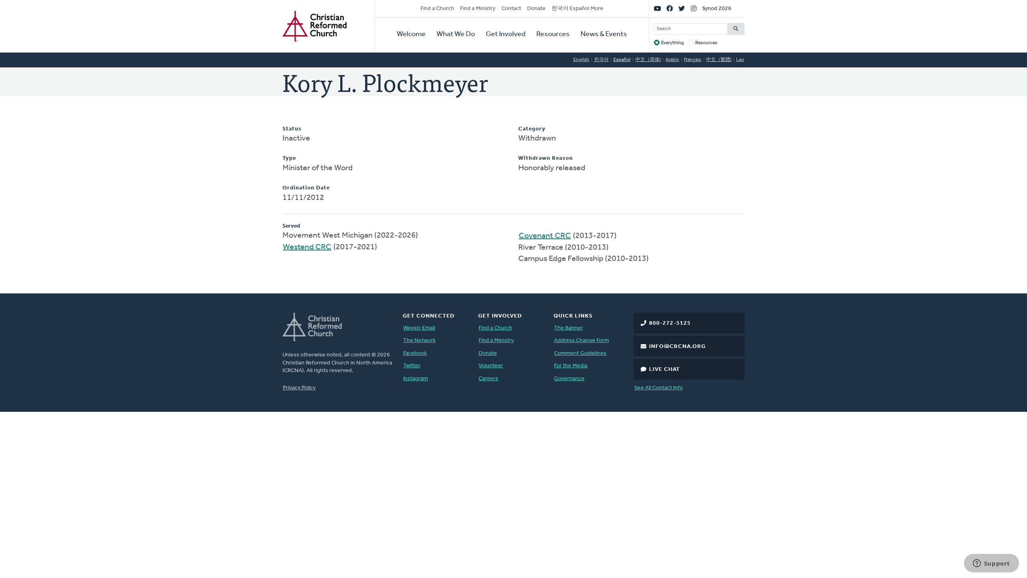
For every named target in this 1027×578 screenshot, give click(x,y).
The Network (419, 341)
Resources (553, 34)
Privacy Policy (299, 388)
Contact (511, 9)
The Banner (568, 328)
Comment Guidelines (580, 353)
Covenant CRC (545, 236)
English (581, 59)
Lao (740, 59)
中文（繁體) (718, 59)
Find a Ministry (477, 9)
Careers (488, 379)
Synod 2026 (716, 9)
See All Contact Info (658, 388)
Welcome (411, 34)
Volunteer (491, 366)
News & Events (603, 34)
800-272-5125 (670, 323)
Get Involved (506, 34)
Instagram (415, 379)
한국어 (601, 59)
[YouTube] (657, 9)
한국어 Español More (577, 9)
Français (692, 59)
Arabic (672, 59)
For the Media (570, 366)
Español (622, 59)
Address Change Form (581, 341)
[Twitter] (681, 9)
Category (532, 129)
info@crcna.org (677, 347)
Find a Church (437, 9)
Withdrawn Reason (545, 158)
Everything (672, 43)
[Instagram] (693, 9)
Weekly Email (419, 328)
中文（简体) (648, 59)
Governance (569, 379)
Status (292, 129)
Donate (536, 9)
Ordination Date (306, 188)
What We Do (455, 34)
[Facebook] (669, 9)
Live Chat (664, 369)
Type (289, 158)
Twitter (411, 366)
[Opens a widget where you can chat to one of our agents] (991, 564)
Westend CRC (307, 247)
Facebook (415, 353)
